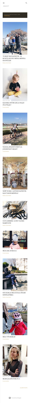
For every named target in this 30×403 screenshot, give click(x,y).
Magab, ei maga (10, 251)
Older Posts (23, 387)
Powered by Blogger (16, 397)
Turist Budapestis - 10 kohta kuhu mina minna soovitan (14, 58)
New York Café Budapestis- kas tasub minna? (14, 192)
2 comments (6, 107)
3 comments (6, 381)
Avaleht (6, 6)
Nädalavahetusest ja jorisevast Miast (12, 148)
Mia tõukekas (9, 337)
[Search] (26, 2)
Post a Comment (7, 62)
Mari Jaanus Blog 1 (11, 379)
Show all (7, 15)
